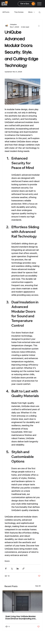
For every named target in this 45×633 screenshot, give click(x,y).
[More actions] (38, 25)
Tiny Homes (19, 12)
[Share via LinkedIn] (17, 568)
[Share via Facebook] (6, 568)
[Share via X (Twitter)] (12, 568)
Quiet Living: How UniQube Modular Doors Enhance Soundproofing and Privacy (20, 618)
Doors (7, 561)
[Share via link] (23, 568)
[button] (39, 12)
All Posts (5, 12)
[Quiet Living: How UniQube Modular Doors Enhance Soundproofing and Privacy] (22, 601)
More (30, 12)
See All (37, 586)
